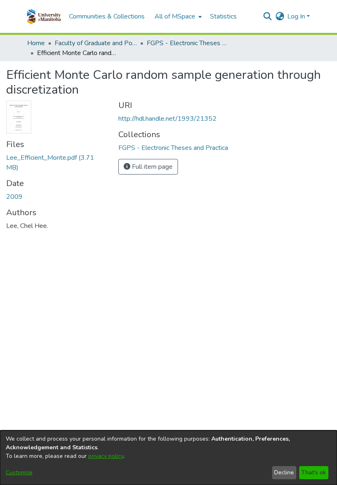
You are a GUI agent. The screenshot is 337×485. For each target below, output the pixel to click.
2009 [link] (14, 196)
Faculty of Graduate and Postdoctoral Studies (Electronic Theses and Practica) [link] (96, 43)
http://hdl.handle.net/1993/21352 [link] (167, 118)
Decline (284, 472)
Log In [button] (297, 16)
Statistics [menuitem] (223, 16)
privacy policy (105, 456)
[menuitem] (177, 16)
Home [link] (36, 43)
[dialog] (168, 457)
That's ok (313, 472)
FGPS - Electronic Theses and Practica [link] (188, 43)
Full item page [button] (151, 166)
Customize (19, 472)
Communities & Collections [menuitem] (107, 16)
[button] (44, 16)
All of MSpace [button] (175, 16)
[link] (173, 147)
